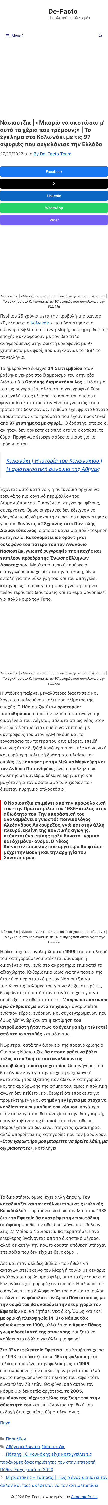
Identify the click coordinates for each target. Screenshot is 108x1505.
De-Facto (62, 11)
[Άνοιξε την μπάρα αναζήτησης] (100, 35)
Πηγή (5, 1422)
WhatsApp (54, 208)
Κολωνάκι (41, 322)
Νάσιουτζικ (53, 1446)
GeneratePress (84, 1496)
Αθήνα (12, 1446)
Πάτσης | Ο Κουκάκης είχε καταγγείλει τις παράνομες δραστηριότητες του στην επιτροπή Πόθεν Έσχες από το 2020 (48, 1462)
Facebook (54, 171)
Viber (54, 220)
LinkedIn (54, 195)
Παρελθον (16, 1438)
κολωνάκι (30, 1446)
